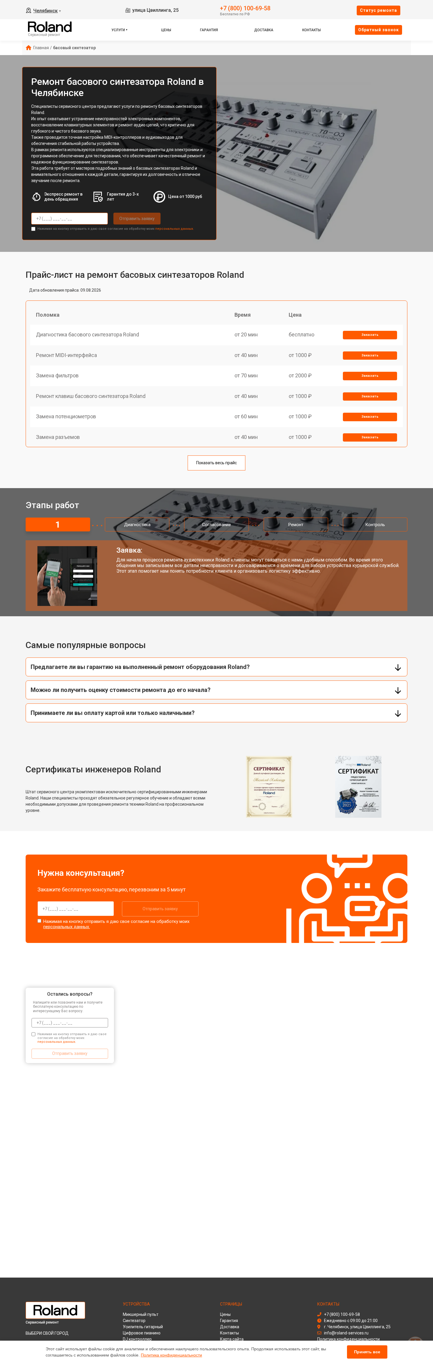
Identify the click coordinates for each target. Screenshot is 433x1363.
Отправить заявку (137, 218)
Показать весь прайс (216, 462)
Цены (166, 30)
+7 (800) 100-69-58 (245, 8)
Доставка (263, 30)
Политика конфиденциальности (171, 1355)
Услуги (118, 30)
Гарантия (209, 30)
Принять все (367, 1351)
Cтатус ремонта (378, 10)
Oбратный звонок (378, 29)
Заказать (370, 335)
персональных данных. (174, 229)
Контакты (311, 30)
